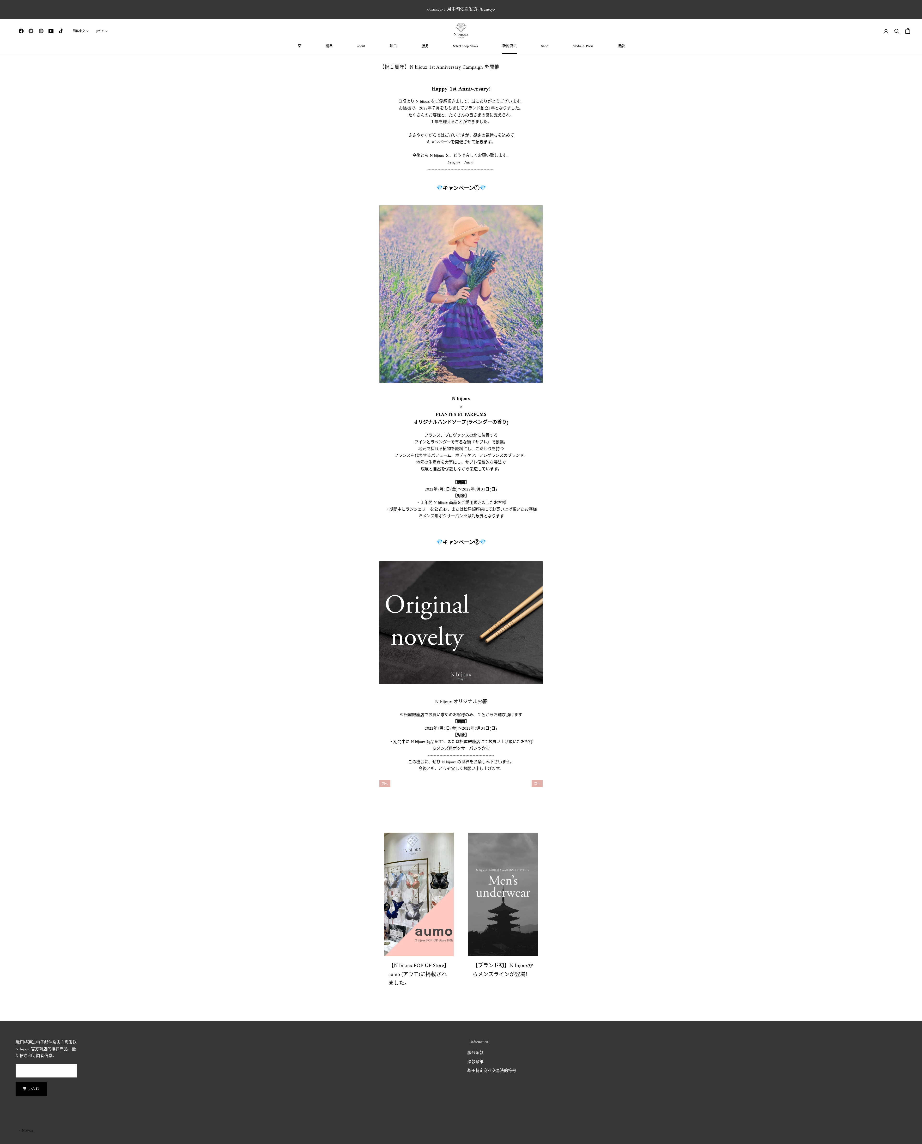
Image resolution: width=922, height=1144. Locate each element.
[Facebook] (21, 31)
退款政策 (475, 1062)
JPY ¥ (100, 31)
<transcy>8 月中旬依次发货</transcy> (461, 9)
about (361, 46)
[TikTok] (61, 31)
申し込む (31, 1089)
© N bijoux (26, 1130)
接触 (621, 46)
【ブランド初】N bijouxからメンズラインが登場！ (503, 970)
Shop (544, 46)
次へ (537, 784)
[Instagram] (41, 31)
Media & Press (583, 46)
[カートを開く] (907, 31)
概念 (329, 46)
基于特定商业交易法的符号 (491, 1071)
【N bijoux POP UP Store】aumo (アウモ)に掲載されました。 (418, 974)
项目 (393, 46)
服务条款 (475, 1053)
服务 (425, 46)
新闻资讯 (509, 46)
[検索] (896, 30)
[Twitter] (31, 31)
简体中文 (79, 31)
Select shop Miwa (465, 46)
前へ (385, 784)
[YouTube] (51, 31)
